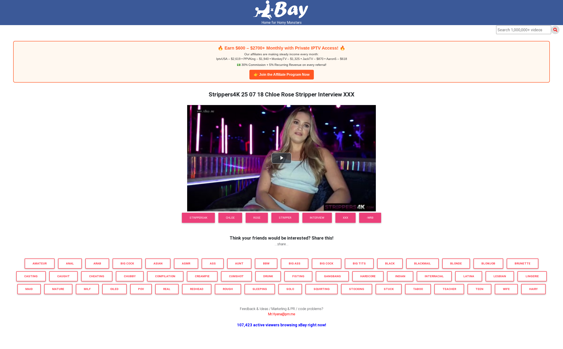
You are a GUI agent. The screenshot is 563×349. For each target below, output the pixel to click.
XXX (345, 218)
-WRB (370, 218)
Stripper (285, 218)
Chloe (230, 218)
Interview (317, 218)
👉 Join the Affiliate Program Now (281, 74)
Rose (256, 218)
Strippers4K (198, 218)
